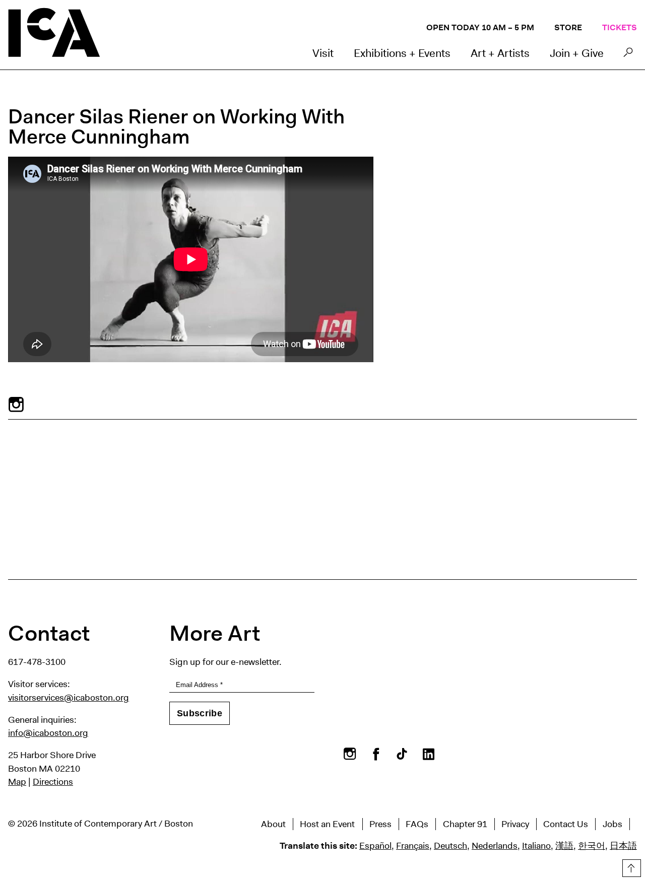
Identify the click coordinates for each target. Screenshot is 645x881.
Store (568, 27)
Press (380, 824)
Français (412, 846)
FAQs (417, 824)
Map (17, 782)
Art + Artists (500, 53)
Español (375, 846)
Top (630, 866)
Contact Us (565, 824)
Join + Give (577, 53)
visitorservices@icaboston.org (68, 698)
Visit (323, 53)
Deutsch (450, 846)
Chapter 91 (465, 824)
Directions (53, 782)
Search (628, 54)
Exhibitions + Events (402, 53)
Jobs (612, 824)
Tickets (619, 27)
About (273, 824)
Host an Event (327, 824)
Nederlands (495, 846)
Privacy (515, 824)
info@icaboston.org (48, 733)
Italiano (536, 846)
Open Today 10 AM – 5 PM (480, 27)
